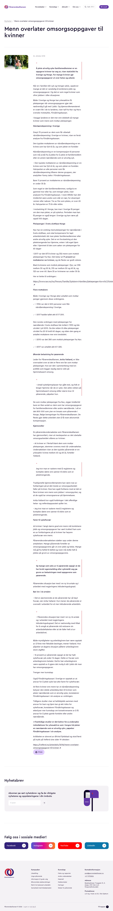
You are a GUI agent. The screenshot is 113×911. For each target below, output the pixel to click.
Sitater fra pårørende (65, 888)
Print (40, 752)
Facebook (11, 845)
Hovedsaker (39, 7)
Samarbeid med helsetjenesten (41, 888)
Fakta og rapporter (64, 873)
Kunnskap (53, 7)
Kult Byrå (33, 906)
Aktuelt (65, 7)
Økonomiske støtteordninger (40, 882)
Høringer (61, 885)
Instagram (38, 845)
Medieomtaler (62, 882)
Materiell (61, 879)
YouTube (64, 845)
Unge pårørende (36, 876)
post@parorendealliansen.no (94, 873)
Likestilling (34, 873)
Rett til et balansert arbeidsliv (41, 885)
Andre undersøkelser (65, 876)
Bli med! (104, 7)
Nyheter (8, 21)
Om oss (76, 7)
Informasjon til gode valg (39, 879)
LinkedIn (91, 845)
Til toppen (101, 907)
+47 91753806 (89, 876)
